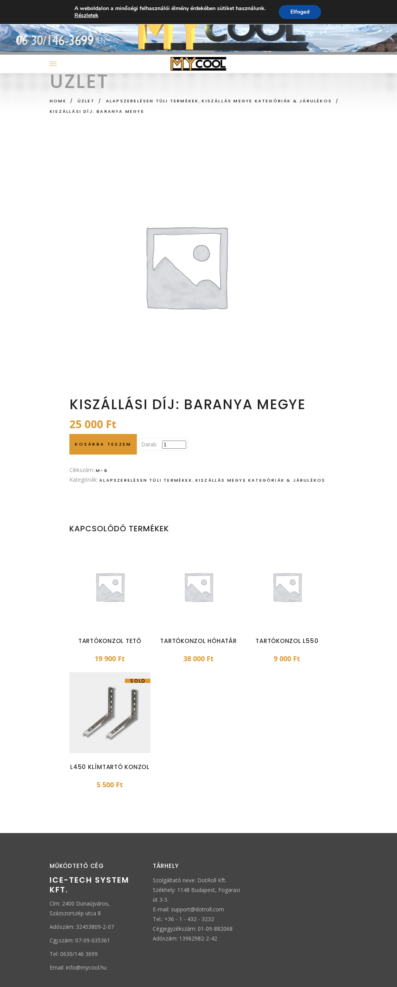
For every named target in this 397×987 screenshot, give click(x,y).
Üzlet (86, 101)
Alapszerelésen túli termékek (152, 101)
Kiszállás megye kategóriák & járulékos (267, 101)
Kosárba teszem (103, 444)
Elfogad (299, 12)
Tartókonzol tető (110, 641)
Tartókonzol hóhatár (198, 641)
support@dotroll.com (197, 909)
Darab (149, 444)
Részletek (86, 15)
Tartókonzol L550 (286, 641)
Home (58, 101)
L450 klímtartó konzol (110, 767)
